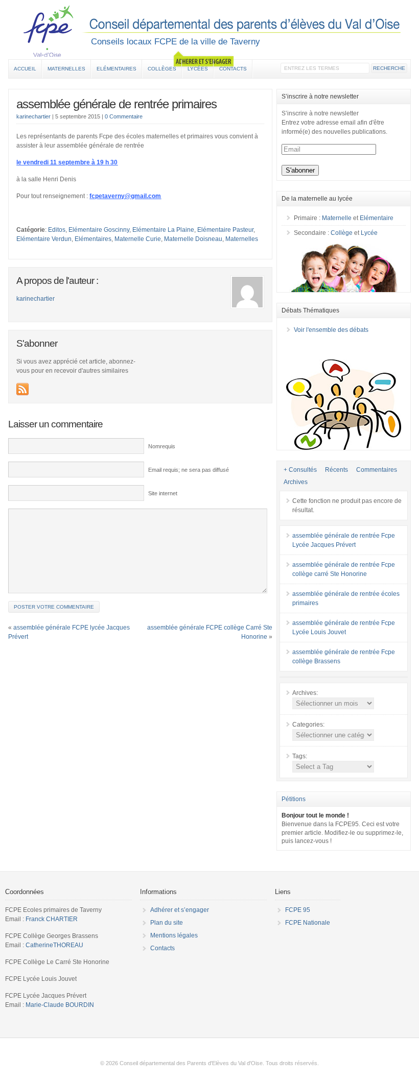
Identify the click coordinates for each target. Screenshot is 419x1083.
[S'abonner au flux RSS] (22, 389)
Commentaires (376, 469)
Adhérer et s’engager (179, 909)
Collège (342, 232)
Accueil (25, 68)
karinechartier (33, 116)
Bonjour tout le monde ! (315, 815)
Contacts (233, 68)
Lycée (369, 232)
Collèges (162, 68)
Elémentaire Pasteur (225, 229)
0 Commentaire (124, 116)
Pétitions (294, 799)
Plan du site (166, 922)
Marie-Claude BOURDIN (60, 1004)
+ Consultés (300, 469)
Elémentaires (116, 68)
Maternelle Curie (137, 239)
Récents (336, 469)
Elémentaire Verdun (44, 239)
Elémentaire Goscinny (98, 229)
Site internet (162, 493)
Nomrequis (161, 446)
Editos (56, 229)
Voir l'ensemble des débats (331, 329)
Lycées (198, 68)
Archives (296, 482)
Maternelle (337, 218)
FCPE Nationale (307, 922)
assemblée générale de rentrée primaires (116, 104)
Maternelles (66, 68)
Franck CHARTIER (52, 919)
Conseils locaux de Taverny (209, 31)
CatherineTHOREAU (54, 945)
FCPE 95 (297, 909)
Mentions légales (174, 935)
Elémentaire (376, 218)
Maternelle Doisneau (193, 239)
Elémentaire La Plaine (163, 229)
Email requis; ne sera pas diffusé (188, 470)
